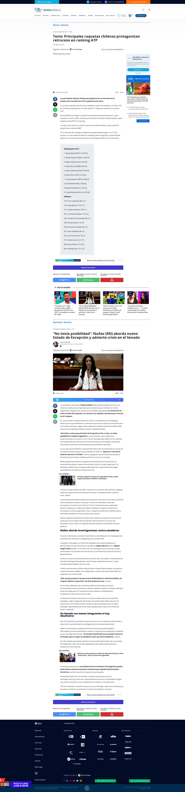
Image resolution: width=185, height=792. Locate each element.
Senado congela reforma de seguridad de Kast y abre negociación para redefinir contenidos (97, 478)
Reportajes (39, 767)
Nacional (46, 15)
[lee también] (68, 480)
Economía (65, 15)
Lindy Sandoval (65, 342)
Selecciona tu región (44, 2)
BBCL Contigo (110, 15)
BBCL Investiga (99, 15)
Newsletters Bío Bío (95, 2)
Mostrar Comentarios (88, 267)
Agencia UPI (60, 45)
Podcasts (38, 15)
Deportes (73, 15)
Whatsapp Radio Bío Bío (141, 781)
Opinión (90, 15)
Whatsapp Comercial (106, 780)
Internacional (55, 15)
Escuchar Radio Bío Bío (139, 2)
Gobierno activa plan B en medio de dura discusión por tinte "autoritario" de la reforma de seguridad (100, 654)
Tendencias (82, 15)
